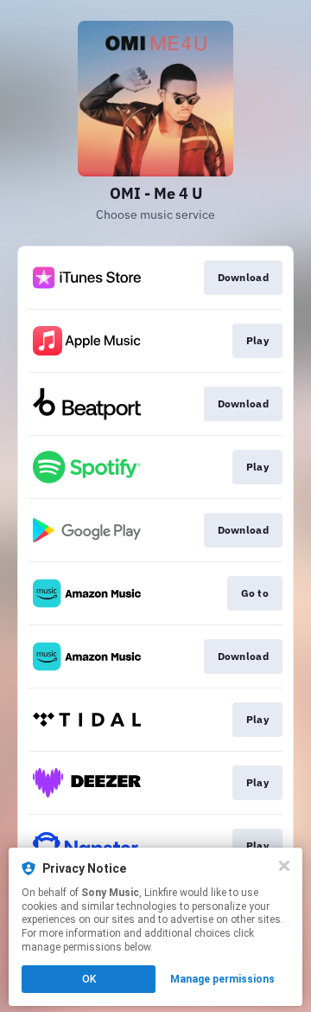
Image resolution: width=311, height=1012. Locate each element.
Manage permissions (222, 979)
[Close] (284, 866)
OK (89, 979)
